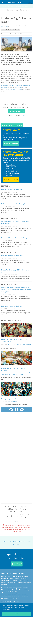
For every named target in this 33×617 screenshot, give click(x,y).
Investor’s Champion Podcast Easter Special (15, 238)
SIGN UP (17, 564)
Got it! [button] (16, 614)
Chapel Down (11, 373)
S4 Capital (13, 25)
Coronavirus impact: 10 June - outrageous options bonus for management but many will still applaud (16, 290)
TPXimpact (28, 344)
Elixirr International (25, 373)
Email (12, 34)
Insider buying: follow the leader (12, 189)
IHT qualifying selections (13, 173)
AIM (3, 30)
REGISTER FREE (12, 143)
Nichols (9, 344)
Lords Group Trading (10, 374)
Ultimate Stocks (10, 165)
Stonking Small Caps (11, 172)
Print (17, 34)
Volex (3, 346)
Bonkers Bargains (11, 170)
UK (18, 30)
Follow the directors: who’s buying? (13, 204)
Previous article (7, 125)
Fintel (2, 374)
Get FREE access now (16, 111)
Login (23, 115)
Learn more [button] (6, 609)
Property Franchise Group (18, 344)
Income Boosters (11, 166)
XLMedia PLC (4, 26)
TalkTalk (23, 25)
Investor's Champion (11, 2)
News (14, 30)
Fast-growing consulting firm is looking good (15, 399)
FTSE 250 (8, 30)
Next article (17, 125)
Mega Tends (9, 168)
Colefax (17, 373)
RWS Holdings (19, 374)
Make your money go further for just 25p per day (14, 6)
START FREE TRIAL (11, 179)
